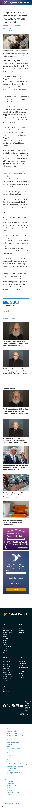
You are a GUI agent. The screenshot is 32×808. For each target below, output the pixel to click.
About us (22, 661)
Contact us (22, 663)
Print (6, 311)
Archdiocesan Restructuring (15, 735)
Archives (21, 665)
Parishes (21, 675)
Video (20, 628)
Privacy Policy (20, 577)
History (9, 757)
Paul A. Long (7, 674)
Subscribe (6, 689)
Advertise (6, 691)
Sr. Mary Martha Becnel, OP (8, 671)
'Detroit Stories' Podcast (14, 748)
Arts (4, 642)
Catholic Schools (5, 639)
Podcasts (22, 630)
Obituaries (6, 648)
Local (4, 628)
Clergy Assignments (7, 645)
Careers (21, 677)
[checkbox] (16, 584)
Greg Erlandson (11, 770)
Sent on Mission (11, 753)
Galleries (21, 632)
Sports (5, 636)
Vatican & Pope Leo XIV (7, 633)
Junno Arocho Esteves (12, 26)
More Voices (6, 681)
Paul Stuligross (7, 678)
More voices (10, 775)
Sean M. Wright (7, 676)
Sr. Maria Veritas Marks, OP (8, 667)
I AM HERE (10, 755)
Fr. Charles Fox (11, 768)
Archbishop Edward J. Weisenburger (7, 663)
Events (5, 652)
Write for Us (6, 694)
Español (5, 650)
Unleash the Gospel (13, 792)
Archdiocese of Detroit (23, 668)
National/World (8, 30)
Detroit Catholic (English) (11, 803)
